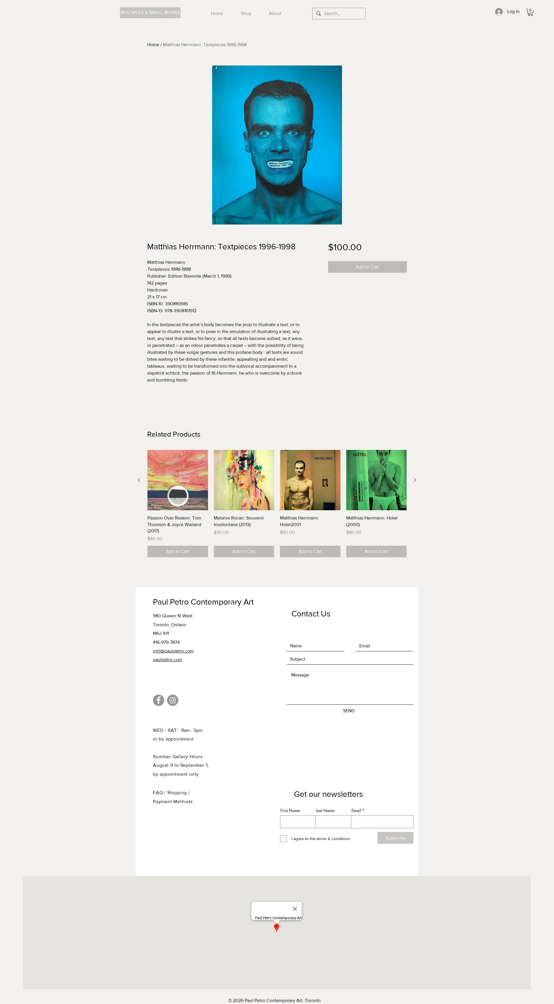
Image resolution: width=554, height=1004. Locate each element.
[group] (277, 504)
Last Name (325, 811)
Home (153, 44)
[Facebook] (158, 700)
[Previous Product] (139, 479)
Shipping (177, 792)
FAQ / (160, 792)
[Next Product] (414, 479)
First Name (290, 811)
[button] (530, 12)
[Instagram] (172, 700)
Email (356, 811)
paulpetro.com (167, 659)
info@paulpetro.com (173, 650)
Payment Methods (173, 801)
